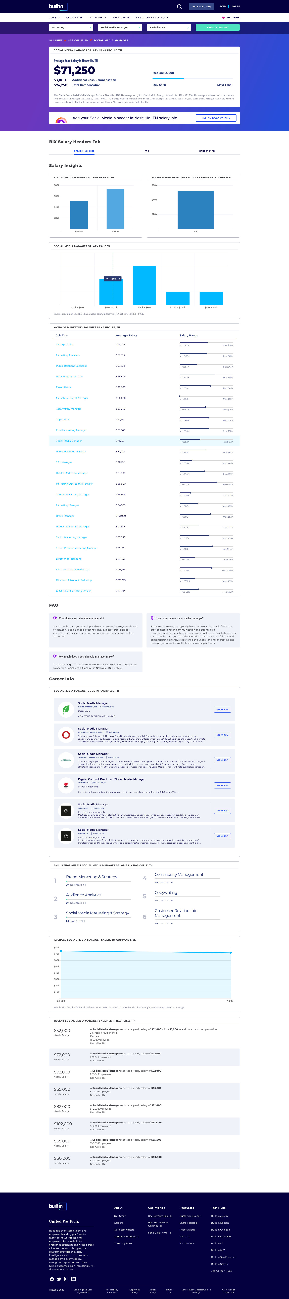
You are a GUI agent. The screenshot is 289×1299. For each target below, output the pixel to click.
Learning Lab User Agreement (83, 1291)
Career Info (207, 151)
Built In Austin (219, 1215)
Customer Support (191, 1215)
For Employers (201, 6)
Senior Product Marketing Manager (77, 548)
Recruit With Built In (160, 1215)
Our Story (120, 1215)
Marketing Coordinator (69, 376)
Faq (146, 151)
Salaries (120, 17)
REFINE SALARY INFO (216, 117)
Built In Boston (220, 1222)
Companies (74, 17)
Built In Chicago (220, 1229)
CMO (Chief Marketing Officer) (74, 590)
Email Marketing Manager (71, 430)
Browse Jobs (187, 1243)
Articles (96, 17)
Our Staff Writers (124, 1229)
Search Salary (218, 27)
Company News (123, 1243)
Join (223, 6)
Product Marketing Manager (72, 526)
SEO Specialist (64, 344)
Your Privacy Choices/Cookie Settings (196, 1291)
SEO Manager (64, 462)
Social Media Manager (69, 440)
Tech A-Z (185, 1236)
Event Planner (64, 387)
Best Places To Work (152, 17)
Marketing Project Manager (72, 398)
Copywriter (62, 419)
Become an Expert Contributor (159, 1224)
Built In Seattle (219, 1264)
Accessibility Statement (112, 1291)
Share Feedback (189, 1222)
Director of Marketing (69, 558)
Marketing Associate (68, 355)
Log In (235, 6)
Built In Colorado (221, 1236)
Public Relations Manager (71, 451)
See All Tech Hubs (221, 1270)
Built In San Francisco (223, 1257)
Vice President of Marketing (72, 569)
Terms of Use (169, 1291)
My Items (233, 17)
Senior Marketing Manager (71, 537)
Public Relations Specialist (71, 365)
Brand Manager (65, 515)
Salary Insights (84, 151)
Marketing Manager (67, 505)
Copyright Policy (134, 1291)
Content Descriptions (126, 1236)
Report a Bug (187, 1229)
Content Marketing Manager (72, 494)
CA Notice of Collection (228, 1291)
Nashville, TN (78, 40)
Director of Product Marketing (74, 580)
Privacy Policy (152, 1291)
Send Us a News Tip (159, 1232)
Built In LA (217, 1243)
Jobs (53, 17)
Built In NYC (218, 1250)
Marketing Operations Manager (74, 483)
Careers (118, 1222)
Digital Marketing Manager (72, 473)
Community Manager (68, 408)
